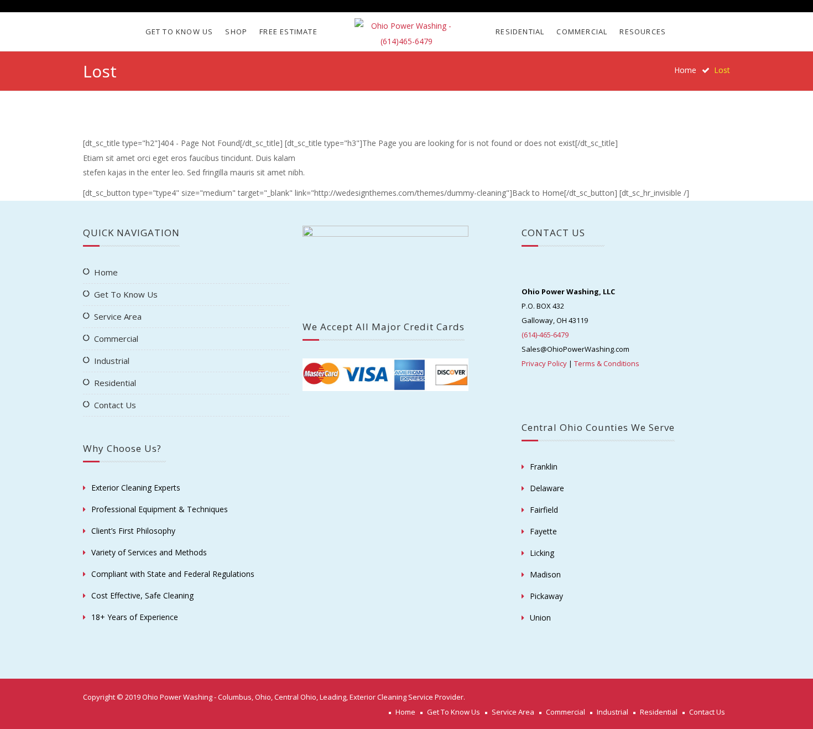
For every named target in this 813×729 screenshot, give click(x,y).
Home (685, 70)
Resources (642, 32)
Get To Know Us (179, 32)
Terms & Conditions (606, 363)
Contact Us (115, 404)
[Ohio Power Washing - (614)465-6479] (406, 33)
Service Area (118, 316)
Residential (520, 32)
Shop (236, 32)
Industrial (111, 360)
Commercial (581, 32)
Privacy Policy (544, 363)
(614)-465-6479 (545, 335)
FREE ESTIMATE (288, 32)
